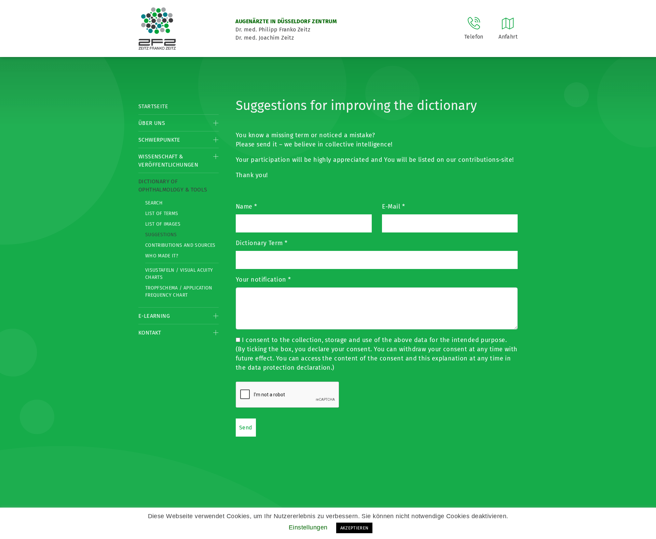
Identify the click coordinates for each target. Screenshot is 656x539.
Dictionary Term (262, 243)
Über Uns (151, 123)
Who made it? (161, 256)
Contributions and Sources (180, 245)
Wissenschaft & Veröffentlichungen (168, 160)
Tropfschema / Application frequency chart (179, 291)
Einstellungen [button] (308, 527)
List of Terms (161, 213)
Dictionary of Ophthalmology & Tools (172, 185)
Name (246, 206)
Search (154, 203)
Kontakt (149, 332)
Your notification (263, 279)
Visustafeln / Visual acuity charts (179, 273)
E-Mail (393, 206)
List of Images (162, 224)
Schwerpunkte (159, 140)
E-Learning (154, 316)
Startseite (153, 106)
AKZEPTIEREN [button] (354, 527)
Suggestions (161, 235)
